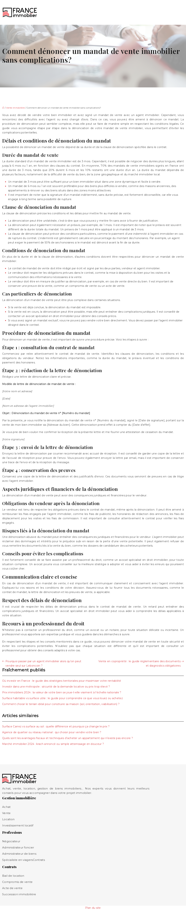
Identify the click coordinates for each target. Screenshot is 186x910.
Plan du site (93, 907)
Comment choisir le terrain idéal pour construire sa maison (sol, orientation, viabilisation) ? (61, 704)
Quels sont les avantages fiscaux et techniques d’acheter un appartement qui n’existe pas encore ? (67, 738)
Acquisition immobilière (75, 12)
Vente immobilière (104, 12)
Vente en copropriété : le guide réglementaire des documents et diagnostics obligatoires (139, 663)
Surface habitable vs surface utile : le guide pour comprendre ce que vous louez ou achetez (62, 698)
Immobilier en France (49, 12)
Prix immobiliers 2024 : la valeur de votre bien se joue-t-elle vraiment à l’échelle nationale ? (61, 692)
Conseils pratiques (170, 12)
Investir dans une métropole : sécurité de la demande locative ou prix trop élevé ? (56, 686)
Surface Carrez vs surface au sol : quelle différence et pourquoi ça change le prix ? (56, 726)
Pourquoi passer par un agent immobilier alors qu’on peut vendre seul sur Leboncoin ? (43, 663)
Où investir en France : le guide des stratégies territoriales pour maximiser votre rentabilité (61, 680)
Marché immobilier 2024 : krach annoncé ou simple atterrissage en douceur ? (53, 744)
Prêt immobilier (126, 12)
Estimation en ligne (149, 12)
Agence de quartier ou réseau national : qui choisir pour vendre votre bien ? (51, 732)
